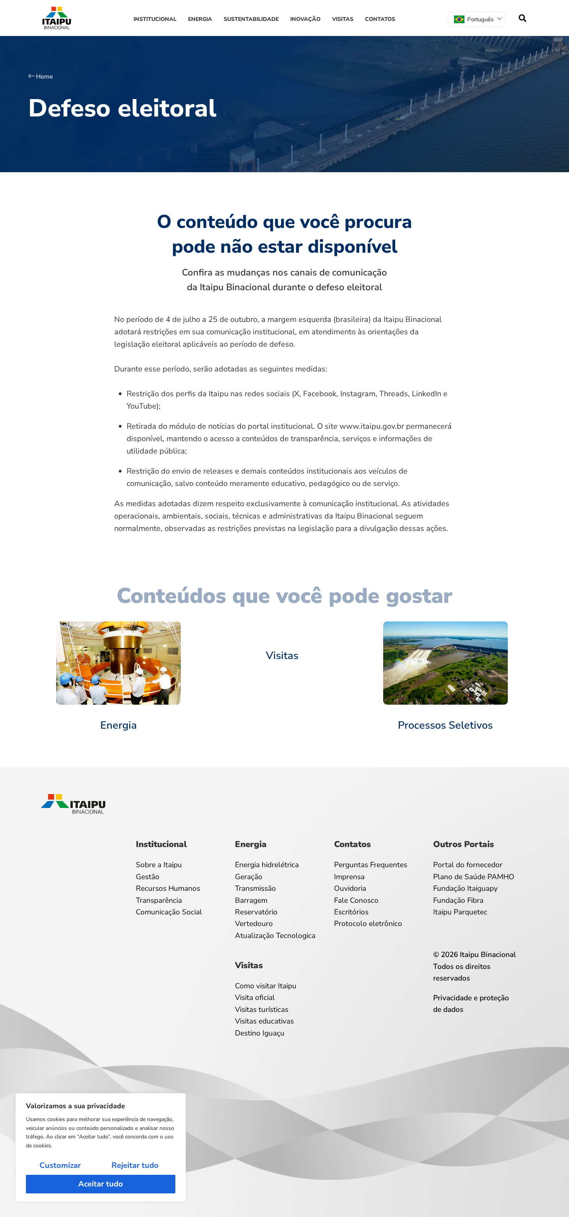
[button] (522, 18)
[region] (100, 1147)
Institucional (155, 19)
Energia (200, 19)
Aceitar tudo (100, 1184)
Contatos (380, 19)
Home (44, 76)
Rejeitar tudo (135, 1165)
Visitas (342, 19)
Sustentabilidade (251, 19)
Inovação (305, 19)
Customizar (60, 1165)
